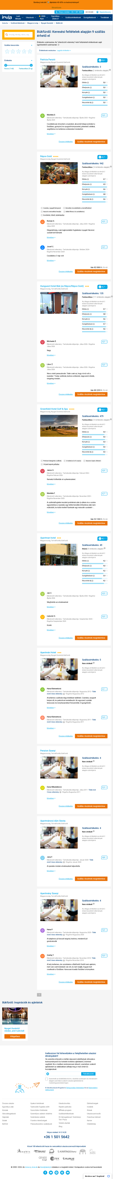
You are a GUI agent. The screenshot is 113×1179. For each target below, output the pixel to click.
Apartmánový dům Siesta (53, 820)
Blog (60, 1126)
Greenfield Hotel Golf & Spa (54, 409)
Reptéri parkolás (65, 1107)
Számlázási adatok (37, 1117)
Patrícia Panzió (48, 59)
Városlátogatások (9, 1114)
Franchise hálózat (94, 1117)
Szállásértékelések (73, 17)
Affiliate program (65, 1110)
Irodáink (90, 1107)
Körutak (5, 1110)
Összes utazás (8, 1103)
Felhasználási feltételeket (75, 1088)
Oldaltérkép (91, 1124)
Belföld (5, 1124)
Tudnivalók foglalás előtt (39, 1107)
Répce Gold (46, 156)
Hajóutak (5, 1117)
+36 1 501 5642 (56, 1137)
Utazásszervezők (94, 1114)
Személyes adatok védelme (41, 1114)
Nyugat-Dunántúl (47, 23)
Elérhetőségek (92, 1103)
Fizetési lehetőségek (38, 1120)
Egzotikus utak (8, 1107)
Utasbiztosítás (64, 1103)
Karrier (89, 1120)
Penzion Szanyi (48, 750)
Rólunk (89, 1110)
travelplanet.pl (45, 1167)
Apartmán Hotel (48, 652)
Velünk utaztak (64, 1123)
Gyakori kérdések (37, 1103)
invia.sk (34, 1167)
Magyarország (33, 23)
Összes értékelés (66, 142)
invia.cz (28, 1167)
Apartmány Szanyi (49, 893)
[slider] (5, 65)
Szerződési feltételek (38, 1110)
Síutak (4, 1120)
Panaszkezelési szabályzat (41, 1124)
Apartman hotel (48, 537)
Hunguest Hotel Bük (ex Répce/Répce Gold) (62, 286)
